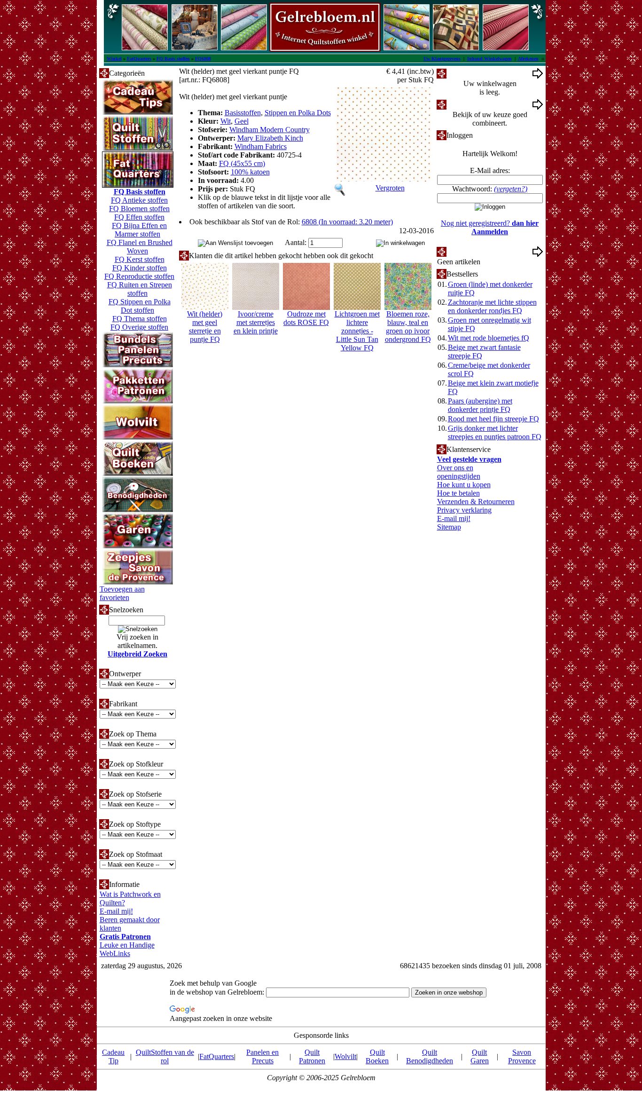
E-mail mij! (116, 911)
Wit (225, 121)
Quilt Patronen (312, 1056)
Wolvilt (345, 1056)
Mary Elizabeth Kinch (270, 138)
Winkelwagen (466, 73)
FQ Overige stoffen (139, 327)
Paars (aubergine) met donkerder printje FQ (480, 405)
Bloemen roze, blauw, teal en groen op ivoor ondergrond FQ (408, 326)
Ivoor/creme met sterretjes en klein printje (256, 322)
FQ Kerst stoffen (139, 259)
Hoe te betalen (458, 493)
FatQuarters (139, 58)
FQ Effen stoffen (139, 217)
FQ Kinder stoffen (139, 268)
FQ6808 (203, 58)
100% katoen (250, 172)
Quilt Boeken (377, 1056)
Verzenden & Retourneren (476, 502)
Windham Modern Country (269, 130)
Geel (242, 121)
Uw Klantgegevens (442, 58)
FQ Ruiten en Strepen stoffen (139, 289)
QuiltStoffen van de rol (165, 1056)
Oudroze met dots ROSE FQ (306, 318)
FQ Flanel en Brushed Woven (139, 246)
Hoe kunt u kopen (464, 485)
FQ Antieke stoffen (139, 200)
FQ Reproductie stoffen (139, 276)
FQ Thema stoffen (139, 319)
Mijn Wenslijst (467, 251)
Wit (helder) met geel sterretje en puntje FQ (204, 326)
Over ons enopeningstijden (458, 472)
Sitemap (449, 527)
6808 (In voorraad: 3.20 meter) (347, 222)
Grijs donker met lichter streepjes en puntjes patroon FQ (494, 432)
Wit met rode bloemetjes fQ (488, 338)
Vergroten (390, 188)
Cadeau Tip (113, 1056)
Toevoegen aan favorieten (122, 593)
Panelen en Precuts (262, 1056)
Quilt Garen (479, 1056)
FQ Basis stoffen (173, 58)
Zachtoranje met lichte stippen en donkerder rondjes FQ (492, 306)
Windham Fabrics (261, 146)
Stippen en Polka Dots (298, 113)
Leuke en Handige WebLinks (127, 949)
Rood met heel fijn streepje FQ (493, 419)
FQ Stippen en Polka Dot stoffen (140, 306)
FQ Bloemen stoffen (139, 209)
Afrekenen (528, 58)
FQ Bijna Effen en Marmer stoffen (139, 229)
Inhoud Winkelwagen (489, 58)
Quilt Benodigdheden (429, 1056)
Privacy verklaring (464, 510)
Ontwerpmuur (467, 104)
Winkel (114, 58)
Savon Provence (522, 1056)
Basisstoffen (243, 113)
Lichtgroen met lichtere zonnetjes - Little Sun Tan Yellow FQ (357, 331)
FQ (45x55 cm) (242, 163)
